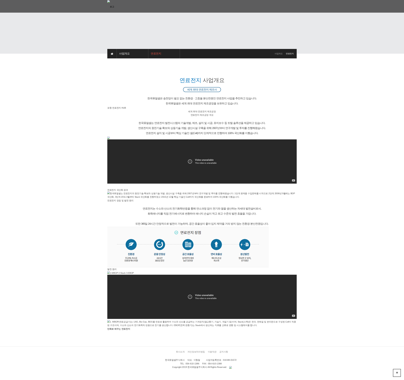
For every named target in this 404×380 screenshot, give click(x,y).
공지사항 (223, 351)
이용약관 (212, 351)
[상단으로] (397, 373)
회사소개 (180, 351)
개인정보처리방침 (196, 351)
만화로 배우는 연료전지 (118, 329)
